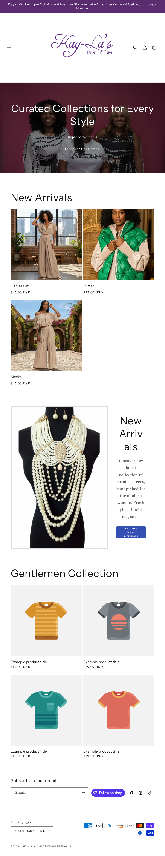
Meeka (16, 377)
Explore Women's (82, 136)
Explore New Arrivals (131, 532)
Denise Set (20, 286)
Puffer (88, 286)
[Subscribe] (83, 792)
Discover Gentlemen (82, 148)
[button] (9, 47)
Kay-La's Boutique (32, 846)
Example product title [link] (29, 662)
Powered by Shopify (58, 846)
